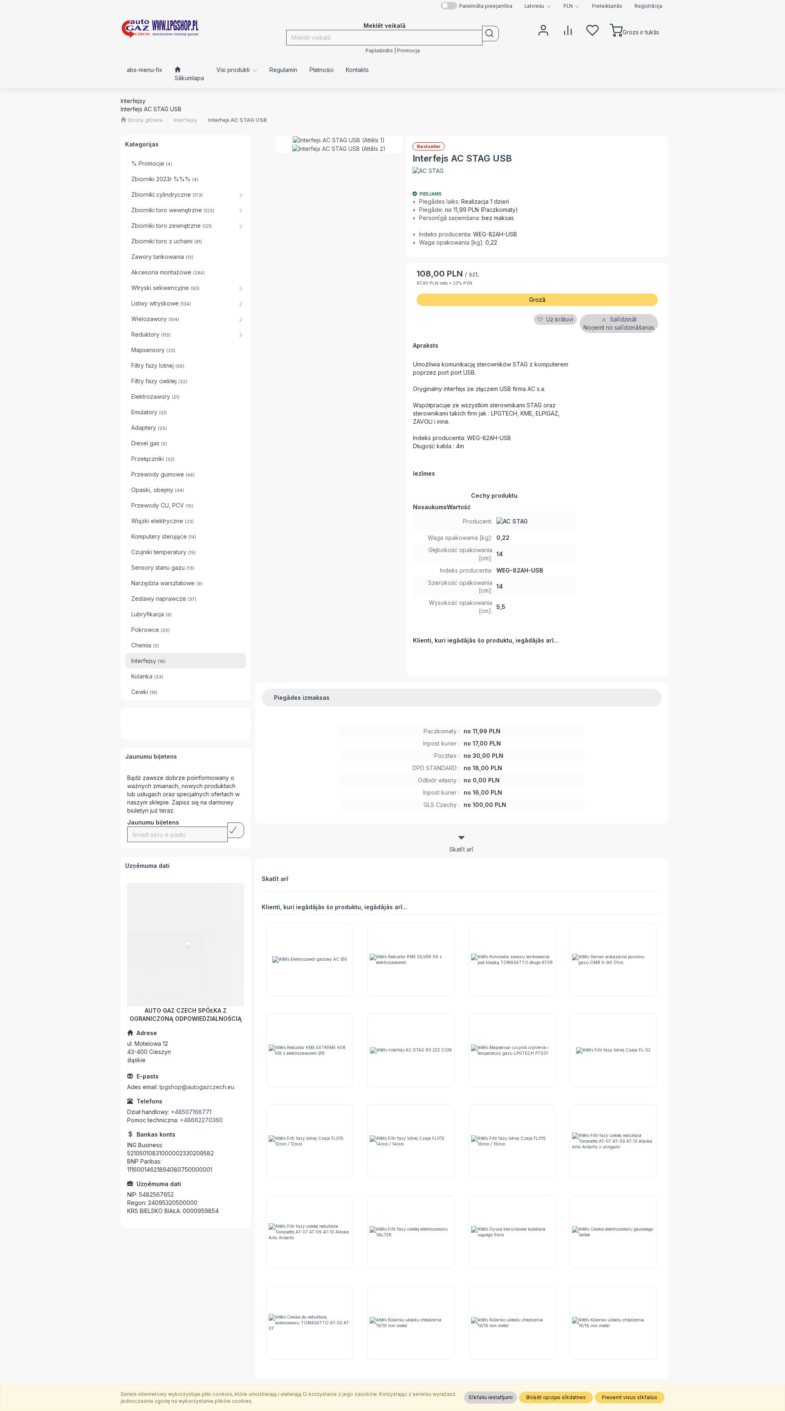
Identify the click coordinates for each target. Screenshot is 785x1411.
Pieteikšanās (607, 6)
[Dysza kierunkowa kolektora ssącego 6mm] (512, 1232)
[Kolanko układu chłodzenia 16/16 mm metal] (613, 1322)
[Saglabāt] (235, 830)
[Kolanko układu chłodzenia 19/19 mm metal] (411, 1322)
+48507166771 (191, 1111)
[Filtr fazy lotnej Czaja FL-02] (613, 1050)
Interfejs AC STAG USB (237, 120)
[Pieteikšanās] (543, 29)
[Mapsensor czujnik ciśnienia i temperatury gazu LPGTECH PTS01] (512, 1050)
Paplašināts (379, 51)
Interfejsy (185, 120)
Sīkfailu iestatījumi (491, 1397)
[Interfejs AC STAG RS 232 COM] (411, 1050)
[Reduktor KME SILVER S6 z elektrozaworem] (411, 959)
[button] (537, 6)
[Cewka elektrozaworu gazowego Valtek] (613, 1232)
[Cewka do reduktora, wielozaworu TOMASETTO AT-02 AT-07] (310, 1322)
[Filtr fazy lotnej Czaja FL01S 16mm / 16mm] (512, 1141)
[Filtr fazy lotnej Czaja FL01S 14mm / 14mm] (411, 1141)
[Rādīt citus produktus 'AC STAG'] (428, 171)
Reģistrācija (648, 6)
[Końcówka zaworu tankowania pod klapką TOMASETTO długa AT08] (512, 959)
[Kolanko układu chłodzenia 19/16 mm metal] (512, 1322)
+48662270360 (201, 1120)
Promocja (408, 51)
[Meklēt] (490, 33)
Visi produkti (233, 69)
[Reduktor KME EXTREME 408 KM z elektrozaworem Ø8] (310, 1050)
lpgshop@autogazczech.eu (196, 1086)
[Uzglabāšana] (592, 29)
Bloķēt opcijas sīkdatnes (556, 1397)
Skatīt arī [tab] (461, 849)
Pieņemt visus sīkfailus (629, 1397)
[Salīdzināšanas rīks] (568, 29)
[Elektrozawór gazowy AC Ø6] (310, 959)
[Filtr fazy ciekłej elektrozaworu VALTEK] (411, 1232)
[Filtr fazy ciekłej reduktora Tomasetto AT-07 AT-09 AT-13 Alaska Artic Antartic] (310, 1232)
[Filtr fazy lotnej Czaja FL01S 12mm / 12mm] (310, 1141)
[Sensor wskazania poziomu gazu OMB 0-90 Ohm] (613, 959)
